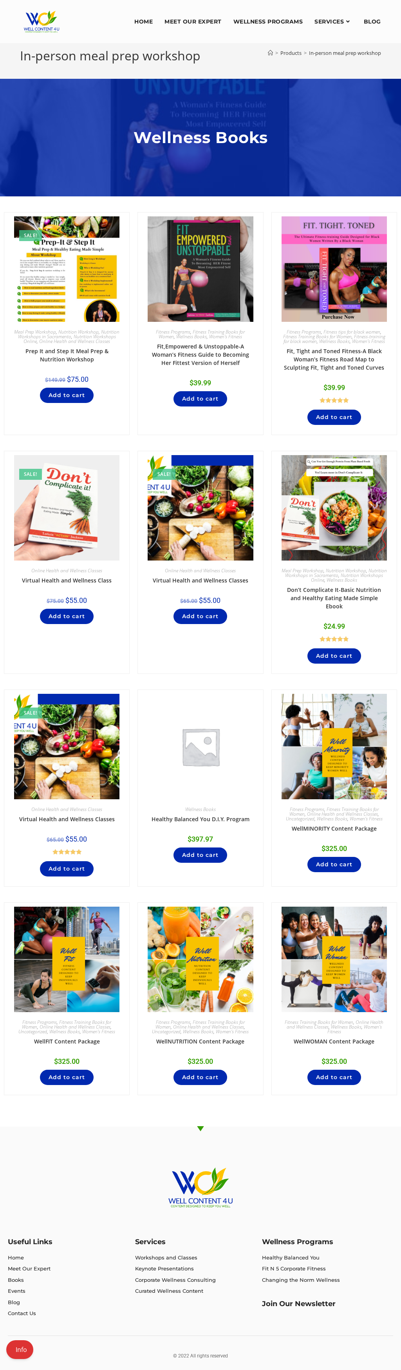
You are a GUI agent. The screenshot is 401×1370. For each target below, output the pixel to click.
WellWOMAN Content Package (334, 1041)
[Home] (270, 52)
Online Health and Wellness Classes (74, 341)
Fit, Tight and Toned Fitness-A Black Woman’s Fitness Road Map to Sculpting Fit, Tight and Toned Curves (334, 359)
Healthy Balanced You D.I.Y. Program (200, 819)
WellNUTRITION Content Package (200, 1041)
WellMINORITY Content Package (334, 828)
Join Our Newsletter (299, 1303)
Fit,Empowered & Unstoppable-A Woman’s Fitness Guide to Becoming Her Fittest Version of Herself (200, 355)
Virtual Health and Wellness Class (67, 580)
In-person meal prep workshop (345, 52)
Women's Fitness (225, 336)
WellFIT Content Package (67, 1041)
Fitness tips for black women (351, 331)
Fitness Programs (173, 331)
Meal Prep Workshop (35, 331)
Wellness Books (191, 336)
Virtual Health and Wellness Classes (200, 580)
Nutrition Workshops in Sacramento (69, 334)
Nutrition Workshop (78, 331)
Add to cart (67, 395)
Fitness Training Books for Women (317, 336)
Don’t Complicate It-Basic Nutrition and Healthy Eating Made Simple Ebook (334, 598)
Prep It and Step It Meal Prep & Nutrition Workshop (66, 355)
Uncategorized (300, 818)
